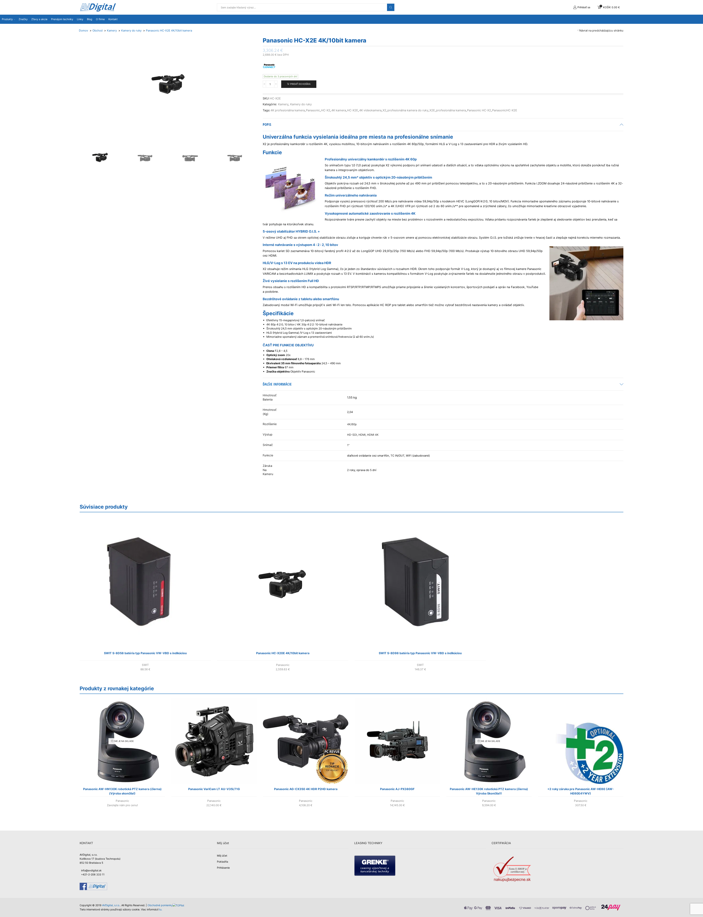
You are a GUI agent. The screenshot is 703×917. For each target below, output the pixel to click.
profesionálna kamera (451, 110)
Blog (89, 19)
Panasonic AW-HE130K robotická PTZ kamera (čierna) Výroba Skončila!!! (489, 791)
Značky (23, 19)
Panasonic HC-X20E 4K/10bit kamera (282, 653)
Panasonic (313, 110)
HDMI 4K (373, 434)
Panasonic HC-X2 (479, 110)
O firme (100, 19)
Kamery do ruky (301, 104)
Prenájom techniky (62, 19)
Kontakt (113, 19)
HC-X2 (325, 110)
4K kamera (338, 110)
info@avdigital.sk (91, 870)
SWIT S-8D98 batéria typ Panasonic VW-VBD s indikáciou (420, 653)
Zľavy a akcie (39, 19)
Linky (80, 19)
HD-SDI (352, 434)
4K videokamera (370, 110)
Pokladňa (222, 861)
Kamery (283, 104)
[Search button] (390, 7)
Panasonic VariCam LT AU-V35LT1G (214, 789)
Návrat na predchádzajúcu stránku (601, 30)
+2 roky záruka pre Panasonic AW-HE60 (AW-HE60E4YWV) (580, 791)
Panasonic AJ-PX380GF (397, 789)
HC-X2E (352, 110)
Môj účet (222, 855)
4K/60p (352, 424)
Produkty (7, 19)
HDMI (362, 434)
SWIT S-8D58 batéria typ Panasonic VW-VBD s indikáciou (145, 653)
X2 (384, 110)
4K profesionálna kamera (288, 110)
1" (348, 445)
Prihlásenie (223, 867)
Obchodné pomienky (160, 905)
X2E (432, 110)
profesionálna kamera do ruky (407, 110)
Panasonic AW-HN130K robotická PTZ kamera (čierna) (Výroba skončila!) (122, 791)
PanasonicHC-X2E (504, 110)
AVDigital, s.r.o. (111, 905)
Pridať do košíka (300, 84)
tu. (160, 909)
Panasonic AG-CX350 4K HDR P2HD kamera (305, 789)
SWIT (145, 665)
